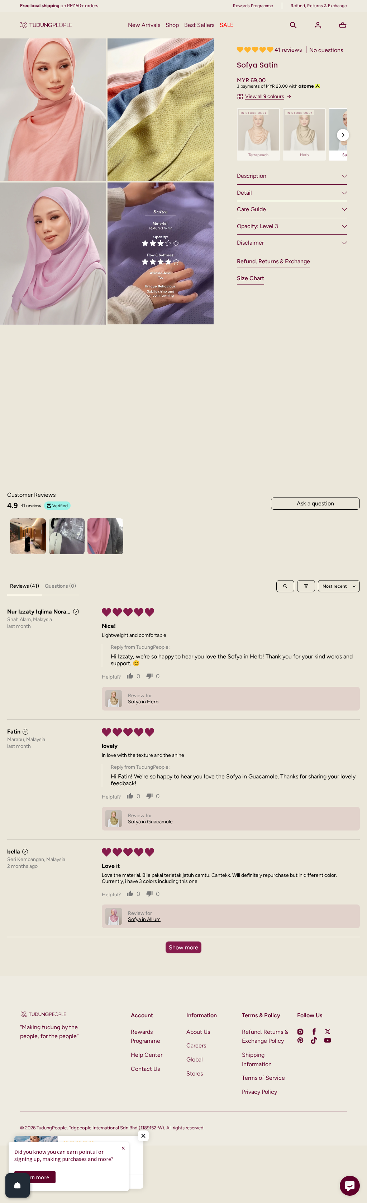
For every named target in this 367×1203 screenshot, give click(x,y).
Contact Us (145, 1068)
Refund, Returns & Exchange (273, 261)
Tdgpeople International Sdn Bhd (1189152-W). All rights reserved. (137, 1127)
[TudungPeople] (46, 25)
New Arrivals (144, 25)
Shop (172, 25)
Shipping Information (257, 1059)
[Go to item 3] (105, 536)
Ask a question (315, 503)
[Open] (17, 1185)
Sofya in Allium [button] (144, 919)
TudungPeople (52, 1127)
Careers (196, 1045)
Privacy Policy (259, 1091)
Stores (194, 1073)
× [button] (123, 1147)
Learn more (35, 1177)
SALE (226, 25)
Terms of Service (263, 1077)
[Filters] (306, 586)
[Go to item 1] (28, 536)
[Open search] (285, 586)
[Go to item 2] (67, 536)
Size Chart (250, 278)
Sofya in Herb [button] (143, 702)
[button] (293, 25)
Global (194, 1059)
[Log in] (318, 25)
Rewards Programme (145, 1036)
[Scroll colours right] (343, 135)
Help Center (146, 1054)
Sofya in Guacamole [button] (150, 822)
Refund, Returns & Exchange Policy (265, 1036)
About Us (198, 1031)
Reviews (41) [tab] (24, 586)
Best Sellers (199, 25)
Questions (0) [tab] (60, 586)
